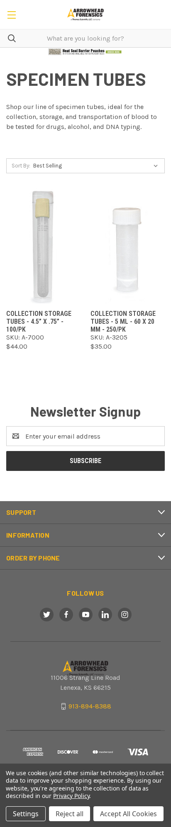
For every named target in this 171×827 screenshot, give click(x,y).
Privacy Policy (71, 796)
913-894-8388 (89, 706)
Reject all (69, 813)
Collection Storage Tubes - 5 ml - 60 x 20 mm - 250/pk (123, 321)
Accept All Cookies (128, 813)
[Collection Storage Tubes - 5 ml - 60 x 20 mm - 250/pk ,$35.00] (127, 245)
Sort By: (21, 165)
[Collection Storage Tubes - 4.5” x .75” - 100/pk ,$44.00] (43, 245)
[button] (86, 52)
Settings (26, 813)
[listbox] (97, 166)
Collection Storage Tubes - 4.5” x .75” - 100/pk (38, 321)
